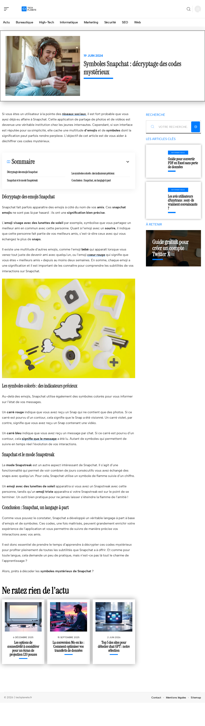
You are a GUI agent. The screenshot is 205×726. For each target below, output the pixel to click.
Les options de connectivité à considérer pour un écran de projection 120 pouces (23, 648)
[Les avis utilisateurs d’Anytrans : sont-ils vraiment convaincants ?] (157, 200)
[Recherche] (188, 9)
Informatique (178, 153)
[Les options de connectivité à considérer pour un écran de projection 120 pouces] (23, 617)
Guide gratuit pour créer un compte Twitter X (170, 248)
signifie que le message (39, 439)
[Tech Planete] (29, 9)
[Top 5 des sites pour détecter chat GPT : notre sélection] (113, 617)
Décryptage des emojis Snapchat (22, 172)
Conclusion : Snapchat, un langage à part (91, 180)
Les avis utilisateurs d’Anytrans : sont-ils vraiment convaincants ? (182, 202)
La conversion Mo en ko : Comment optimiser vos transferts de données (68, 646)
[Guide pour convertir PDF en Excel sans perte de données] (157, 161)
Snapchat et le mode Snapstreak (22, 180)
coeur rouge (96, 255)
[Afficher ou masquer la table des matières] (82, 161)
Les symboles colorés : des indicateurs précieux (92, 173)
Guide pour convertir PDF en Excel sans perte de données (183, 162)
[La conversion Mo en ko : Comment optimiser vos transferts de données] (68, 617)
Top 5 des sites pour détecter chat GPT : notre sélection (114, 646)
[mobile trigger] (7, 9)
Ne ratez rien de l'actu (35, 590)
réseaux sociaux (74, 114)
